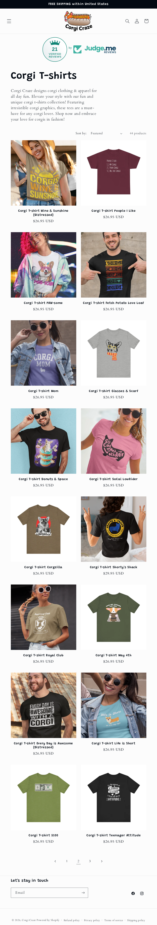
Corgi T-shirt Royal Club (43, 655)
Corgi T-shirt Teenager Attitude (113, 835)
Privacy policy (92, 920)
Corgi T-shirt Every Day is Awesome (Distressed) (43, 745)
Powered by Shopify (48, 920)
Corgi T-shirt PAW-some (43, 303)
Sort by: (81, 133)
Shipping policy (136, 920)
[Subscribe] (83, 893)
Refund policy (72, 920)
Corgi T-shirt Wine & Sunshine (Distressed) (43, 213)
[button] (9, 21)
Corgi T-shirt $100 (43, 835)
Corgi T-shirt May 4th (114, 655)
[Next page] (101, 861)
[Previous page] (55, 861)
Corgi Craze (29, 920)
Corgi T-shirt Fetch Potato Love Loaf (113, 303)
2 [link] (78, 861)
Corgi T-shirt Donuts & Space (43, 479)
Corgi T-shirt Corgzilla (43, 567)
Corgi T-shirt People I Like (114, 211)
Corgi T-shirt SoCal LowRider (114, 479)
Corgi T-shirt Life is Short (113, 743)
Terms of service (113, 920)
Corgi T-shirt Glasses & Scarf (113, 391)
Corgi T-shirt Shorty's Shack (113, 567)
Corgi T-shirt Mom (43, 391)
